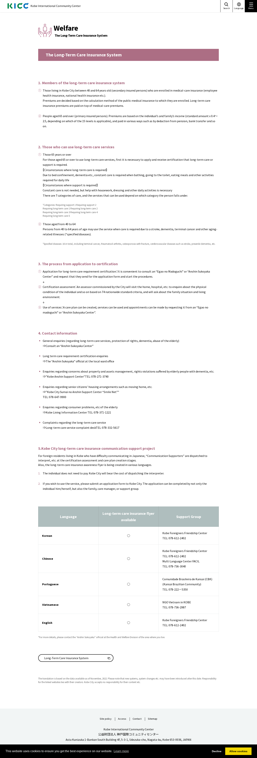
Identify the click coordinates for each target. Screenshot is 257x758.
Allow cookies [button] (238, 751)
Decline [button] (216, 751)
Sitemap (152, 718)
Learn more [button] (121, 751)
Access (122, 718)
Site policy (106, 718)
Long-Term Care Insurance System (66, 658)
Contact (137, 718)
